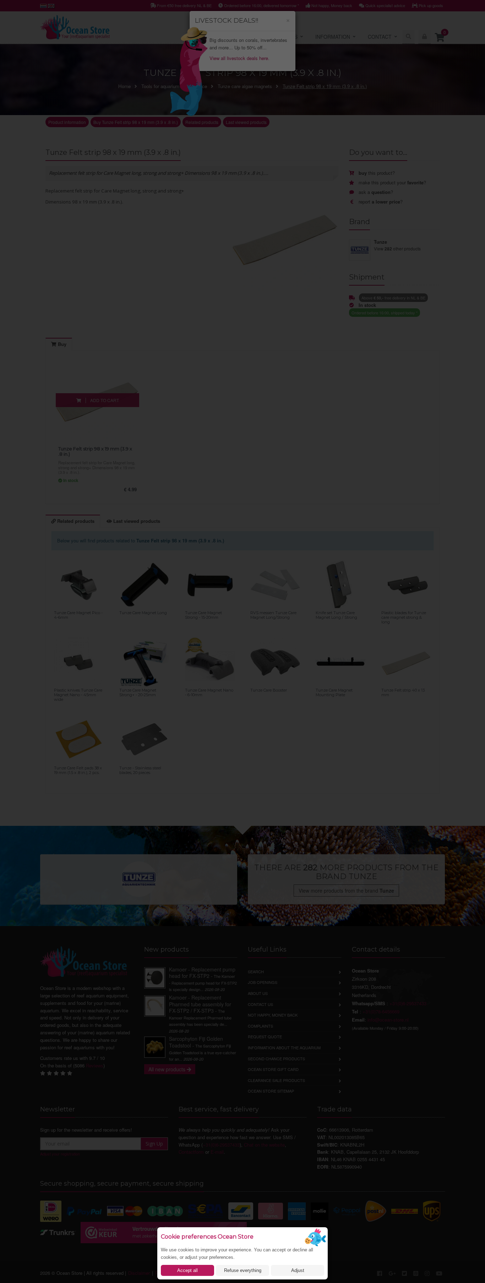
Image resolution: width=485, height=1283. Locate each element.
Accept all (187, 1270)
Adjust (297, 1270)
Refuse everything (242, 1270)
